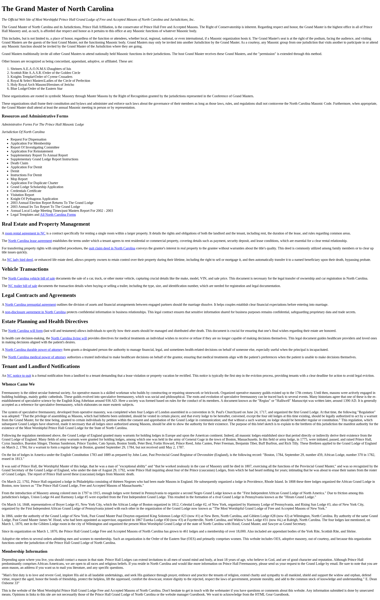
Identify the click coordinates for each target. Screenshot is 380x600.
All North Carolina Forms (58, 214)
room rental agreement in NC (25, 233)
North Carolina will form (25, 331)
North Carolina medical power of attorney (37, 357)
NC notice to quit (19, 375)
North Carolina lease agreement (30, 241)
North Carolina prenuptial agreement (30, 304)
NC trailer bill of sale (22, 286)
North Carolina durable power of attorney (34, 349)
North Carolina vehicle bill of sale (31, 278)
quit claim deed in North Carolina (112, 248)
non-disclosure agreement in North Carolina (35, 312)
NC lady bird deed (20, 260)
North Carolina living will (69, 338)
